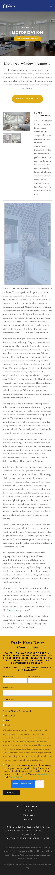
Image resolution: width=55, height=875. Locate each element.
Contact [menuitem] (27, 819)
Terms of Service (44, 774)
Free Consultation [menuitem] (27, 806)
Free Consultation (27, 39)
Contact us (12, 610)
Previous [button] (5, 121)
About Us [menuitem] (28, 811)
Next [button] (27, 121)
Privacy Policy (14, 777)
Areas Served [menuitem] (27, 815)
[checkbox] (27, 720)
